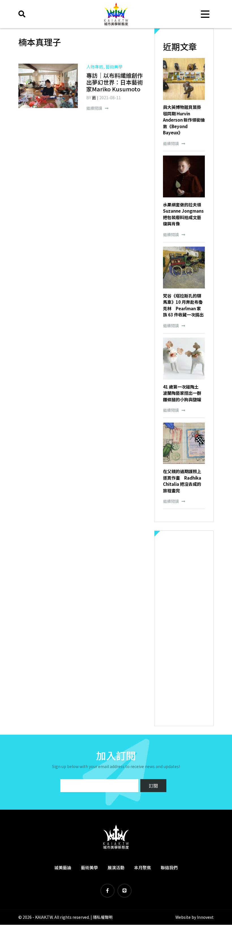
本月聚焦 (142, 867)
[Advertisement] (184, 628)
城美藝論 (62, 867)
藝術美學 (89, 867)
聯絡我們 (169, 867)
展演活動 (116, 867)
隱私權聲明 (103, 917)
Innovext (205, 917)
